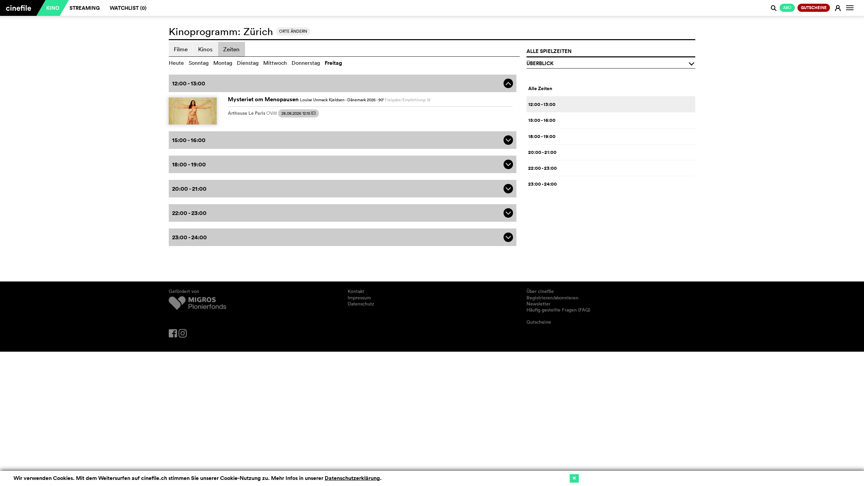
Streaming (85, 7)
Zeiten (231, 49)
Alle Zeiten (540, 88)
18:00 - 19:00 (542, 136)
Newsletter (538, 304)
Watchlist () (128, 7)
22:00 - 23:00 (542, 168)
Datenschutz (361, 304)
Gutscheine (538, 322)
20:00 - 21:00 (542, 152)
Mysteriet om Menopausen (263, 99)
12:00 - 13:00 (542, 104)
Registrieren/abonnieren (552, 298)
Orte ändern (293, 31)
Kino (52, 7)
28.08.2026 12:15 (298, 113)
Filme (181, 49)
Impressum (359, 298)
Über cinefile (540, 291)
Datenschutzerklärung (352, 478)
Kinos (205, 49)
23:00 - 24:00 (542, 184)
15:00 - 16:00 (542, 120)
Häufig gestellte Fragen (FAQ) (558, 310)
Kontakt (356, 291)
